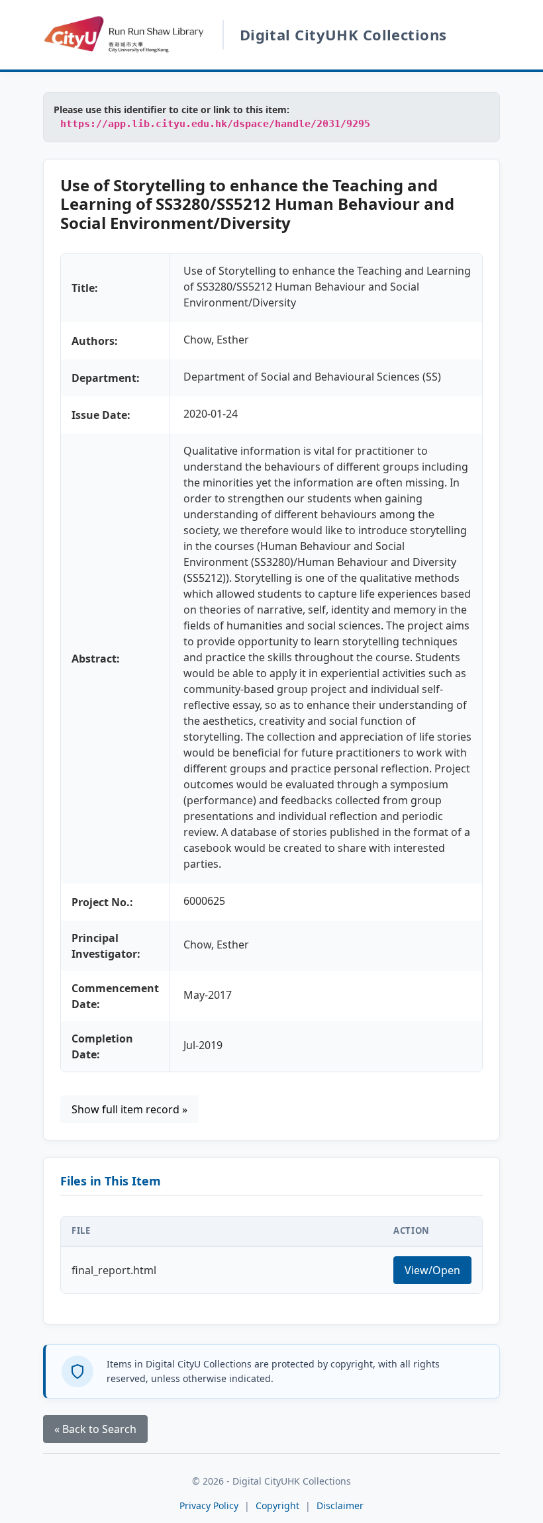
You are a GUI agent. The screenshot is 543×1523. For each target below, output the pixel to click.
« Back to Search (95, 1429)
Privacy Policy (208, 1505)
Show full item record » (129, 1109)
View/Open (432, 1270)
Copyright (279, 1505)
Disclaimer (340, 1505)
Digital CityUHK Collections (343, 34)
